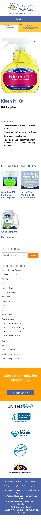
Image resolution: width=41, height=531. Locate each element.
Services (18, 481)
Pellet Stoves (7, 315)
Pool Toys (6, 341)
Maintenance (7, 310)
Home (7, 481)
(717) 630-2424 (11, 27)
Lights (4, 306)
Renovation (32, 481)
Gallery (6, 486)
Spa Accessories (8, 350)
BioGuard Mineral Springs (14, 327)
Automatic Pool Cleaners (12, 270)
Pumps (4, 345)
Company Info (15, 486)
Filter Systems (7, 279)
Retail (25, 481)
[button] (20, 23)
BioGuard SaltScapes (12, 332)
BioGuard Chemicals (12, 323)
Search (33, 255)
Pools (12, 481)
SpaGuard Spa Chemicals (12, 359)
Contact (24, 486)
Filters (4, 283)
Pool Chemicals (8, 319)
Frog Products (7, 288)
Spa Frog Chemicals (10, 354)
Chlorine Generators (10, 275)
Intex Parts (6, 297)
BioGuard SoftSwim (12, 336)
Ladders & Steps (8, 301)
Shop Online (33, 486)
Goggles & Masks (9, 292)
